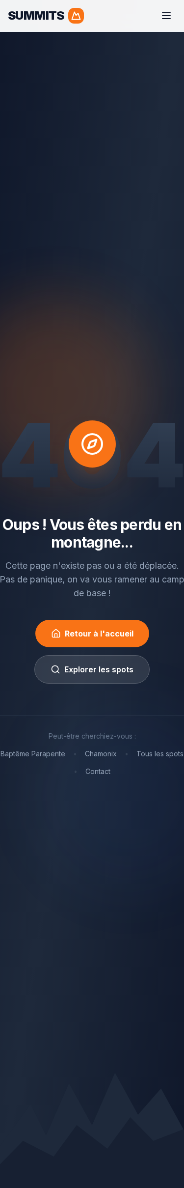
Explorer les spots (98, 669)
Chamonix (101, 753)
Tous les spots (160, 753)
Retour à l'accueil (99, 633)
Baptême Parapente (32, 753)
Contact (97, 771)
